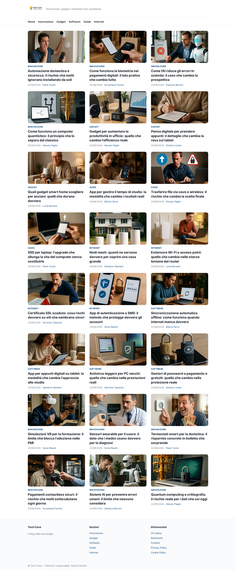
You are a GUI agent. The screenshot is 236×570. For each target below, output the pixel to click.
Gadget (61, 21)
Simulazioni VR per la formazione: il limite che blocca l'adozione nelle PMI (55, 438)
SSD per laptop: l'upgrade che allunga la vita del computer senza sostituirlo (55, 256)
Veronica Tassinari (52, 322)
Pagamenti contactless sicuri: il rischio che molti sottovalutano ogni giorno (52, 499)
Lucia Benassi (50, 205)
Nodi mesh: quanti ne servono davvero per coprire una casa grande (113, 256)
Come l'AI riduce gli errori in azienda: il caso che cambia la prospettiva (174, 75)
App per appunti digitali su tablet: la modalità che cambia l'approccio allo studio (56, 378)
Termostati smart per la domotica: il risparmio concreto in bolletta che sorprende (179, 438)
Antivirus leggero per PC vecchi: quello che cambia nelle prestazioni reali (117, 378)
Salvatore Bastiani (113, 266)
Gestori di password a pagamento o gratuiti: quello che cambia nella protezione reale (179, 378)
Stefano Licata (173, 145)
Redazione (157, 537)
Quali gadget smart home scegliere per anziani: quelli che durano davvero (55, 196)
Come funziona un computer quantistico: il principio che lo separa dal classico (51, 135)
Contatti (155, 542)
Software (75, 21)
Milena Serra (111, 201)
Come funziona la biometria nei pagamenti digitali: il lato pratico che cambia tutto (114, 75)
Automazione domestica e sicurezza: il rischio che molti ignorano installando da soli (51, 75)
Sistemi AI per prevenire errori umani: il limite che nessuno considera (113, 499)
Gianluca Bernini (174, 84)
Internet (99, 21)
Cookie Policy (158, 552)
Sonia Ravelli (111, 326)
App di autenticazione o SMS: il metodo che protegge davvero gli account (115, 317)
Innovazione (45, 21)
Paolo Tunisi (49, 84)
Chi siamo (156, 533)
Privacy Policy (159, 547)
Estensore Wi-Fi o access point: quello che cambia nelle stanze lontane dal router (176, 256)
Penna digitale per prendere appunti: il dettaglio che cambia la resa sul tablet (177, 135)
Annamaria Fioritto (114, 84)
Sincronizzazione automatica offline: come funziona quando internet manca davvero (175, 317)
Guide (87, 21)
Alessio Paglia (50, 145)
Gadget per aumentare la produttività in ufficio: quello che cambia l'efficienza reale (115, 135)
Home (31, 21)
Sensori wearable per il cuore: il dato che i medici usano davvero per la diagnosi (115, 438)
